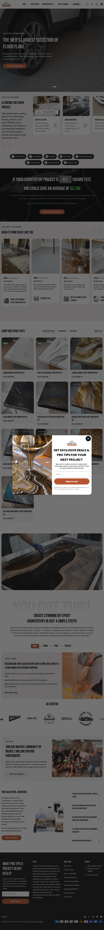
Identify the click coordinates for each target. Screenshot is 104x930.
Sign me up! (72, 481)
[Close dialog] (88, 438)
